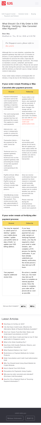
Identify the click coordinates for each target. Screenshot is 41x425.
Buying (33, 14)
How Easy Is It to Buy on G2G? (14, 324)
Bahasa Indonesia (15, 418)
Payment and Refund (11, 16)
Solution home (23, 14)
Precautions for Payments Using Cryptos (17, 371)
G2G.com (23, 413)
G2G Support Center (9, 14)
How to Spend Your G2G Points (14, 368)
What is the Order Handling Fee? (15, 342)
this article (10, 46)
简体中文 (30, 418)
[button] (36, 3)
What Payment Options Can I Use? (15, 350)
